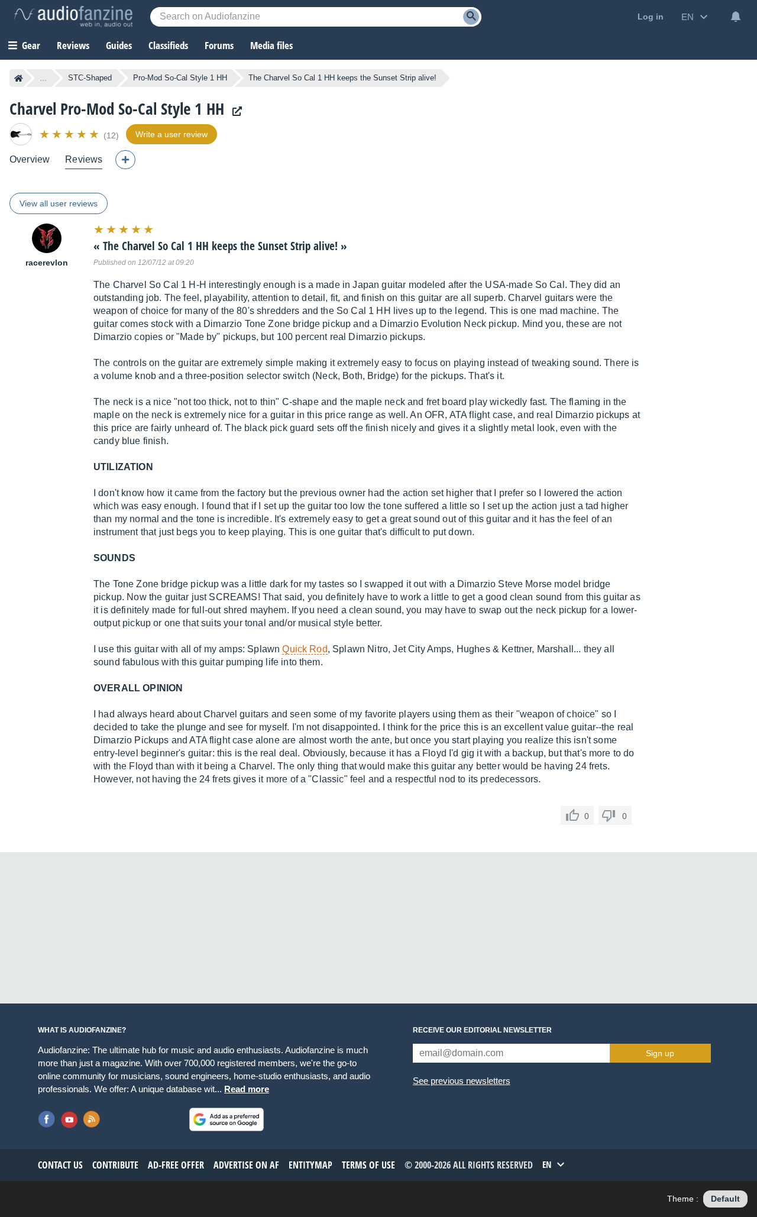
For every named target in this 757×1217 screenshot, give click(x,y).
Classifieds (168, 45)
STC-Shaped (90, 77)
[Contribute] (125, 159)
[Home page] (18, 78)
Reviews (73, 45)
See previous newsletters (461, 1081)
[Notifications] (736, 16)
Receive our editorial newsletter (482, 1030)
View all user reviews (59, 203)
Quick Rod (304, 649)
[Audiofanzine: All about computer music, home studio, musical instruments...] (73, 16)
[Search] (471, 17)
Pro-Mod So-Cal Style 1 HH (180, 77)
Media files (271, 45)
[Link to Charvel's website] (234, 111)
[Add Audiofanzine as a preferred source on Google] (226, 1119)
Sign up (660, 1053)
